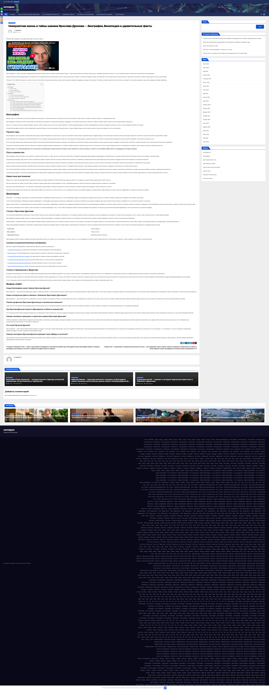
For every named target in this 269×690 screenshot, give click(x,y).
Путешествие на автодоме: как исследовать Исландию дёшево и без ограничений (225, 53)
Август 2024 (206, 82)
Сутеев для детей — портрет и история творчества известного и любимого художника (165, 380)
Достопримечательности (50, 14)
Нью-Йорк (242, 589)
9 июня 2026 (141, 420)
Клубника (258, 532)
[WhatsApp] (1, 8)
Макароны (191, 551)
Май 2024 (205, 93)
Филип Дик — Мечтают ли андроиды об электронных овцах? (225, 646)
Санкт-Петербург (220, 613)
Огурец (225, 591)
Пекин (263, 594)
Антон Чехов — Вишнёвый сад (229, 453)
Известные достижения (16, 91)
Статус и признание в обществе (18, 98)
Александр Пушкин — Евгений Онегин (152, 442)
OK (165, 687)
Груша (144, 484)
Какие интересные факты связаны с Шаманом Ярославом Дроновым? (27, 103)
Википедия (10, 93)
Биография (10, 87)
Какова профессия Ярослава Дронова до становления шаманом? (27, 104)
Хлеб (179, 660)
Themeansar (28, 563)
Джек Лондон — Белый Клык (187, 508)
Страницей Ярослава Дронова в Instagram (19, 256)
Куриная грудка (207, 537)
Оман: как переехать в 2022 (210, 45)
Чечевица (253, 670)
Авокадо (156, 439)
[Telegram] (1, 11)
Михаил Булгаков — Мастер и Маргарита (237, 563)
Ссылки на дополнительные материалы (20, 96)
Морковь (172, 572)
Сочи (146, 625)
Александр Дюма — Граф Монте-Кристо (238, 439)
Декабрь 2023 (206, 112)
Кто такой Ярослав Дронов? (19, 108)
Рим (144, 601)
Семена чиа (231, 618)
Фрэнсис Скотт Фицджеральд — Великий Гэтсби (167, 648)
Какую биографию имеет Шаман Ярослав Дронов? (23, 101)
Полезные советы (68, 14)
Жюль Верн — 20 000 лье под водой (190, 518)
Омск (254, 591)
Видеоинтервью (12, 253)
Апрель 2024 (206, 97)
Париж (206, 594)
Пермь (221, 596)
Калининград (143, 527)
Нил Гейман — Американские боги (176, 587)
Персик (178, 599)
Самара (259, 610)
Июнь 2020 (206, 134)
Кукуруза (176, 537)
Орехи (164, 594)
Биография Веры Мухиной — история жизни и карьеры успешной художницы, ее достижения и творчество (35, 380)
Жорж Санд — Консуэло (176, 518)
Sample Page (150, 439)
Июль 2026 (206, 64)
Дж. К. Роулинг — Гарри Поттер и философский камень (203, 484)
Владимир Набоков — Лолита (229, 468)
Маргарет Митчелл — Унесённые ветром (200, 553)
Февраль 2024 (207, 104)
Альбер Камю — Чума (228, 449)
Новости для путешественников (28, 14)
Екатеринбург (152, 515)
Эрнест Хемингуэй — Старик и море (207, 679)
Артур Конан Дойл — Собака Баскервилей (252, 458)
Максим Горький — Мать (237, 551)
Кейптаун (157, 532)
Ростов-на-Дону (231, 601)
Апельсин (181, 458)
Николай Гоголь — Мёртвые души (242, 579)
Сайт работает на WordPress (10, 563)
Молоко (254, 570)
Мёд (168, 563)
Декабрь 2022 (206, 127)
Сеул (164, 620)
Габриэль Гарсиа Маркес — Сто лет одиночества (210, 470)
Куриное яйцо (149, 539)
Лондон (233, 544)
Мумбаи (157, 577)
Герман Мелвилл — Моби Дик (168, 482)
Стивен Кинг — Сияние (162, 627)
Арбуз (211, 458)
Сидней (233, 620)
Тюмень (188, 634)
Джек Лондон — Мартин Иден (200, 508)
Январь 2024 (206, 108)
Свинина (198, 618)
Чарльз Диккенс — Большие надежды (222, 660)
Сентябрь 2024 (207, 78)
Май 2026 (205, 71)
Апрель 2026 (206, 75)
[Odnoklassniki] (1, 19)
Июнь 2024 (206, 89)
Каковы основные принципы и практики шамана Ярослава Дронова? (27, 107)
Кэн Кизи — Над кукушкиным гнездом (257, 539)
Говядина (177, 482)
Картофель (221, 530)
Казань (202, 525)
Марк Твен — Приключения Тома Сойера (219, 553)
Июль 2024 (206, 86)
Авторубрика (119, 14)
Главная (12, 14)
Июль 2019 (206, 141)
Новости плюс (207, 171)
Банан (263, 458)
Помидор (238, 599)
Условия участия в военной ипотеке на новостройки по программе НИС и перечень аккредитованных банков (232, 38)
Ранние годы (13, 88)
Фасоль (237, 637)
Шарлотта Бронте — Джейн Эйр (199, 672)
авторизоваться (32, 395)
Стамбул (186, 625)
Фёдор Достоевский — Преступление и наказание (165, 639)
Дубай (197, 513)
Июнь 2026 (206, 67)
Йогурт (170, 525)
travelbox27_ (18, 30)
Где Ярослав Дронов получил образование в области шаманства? (27, 105)
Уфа (160, 637)
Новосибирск (203, 587)
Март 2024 (206, 101)
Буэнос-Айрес (227, 463)
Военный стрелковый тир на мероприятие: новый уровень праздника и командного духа (226, 42)
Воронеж (239, 468)
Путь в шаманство (15, 90)
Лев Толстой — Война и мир (154, 541)
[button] (261, 14)
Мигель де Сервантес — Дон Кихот (203, 563)
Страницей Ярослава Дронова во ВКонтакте (19, 263)
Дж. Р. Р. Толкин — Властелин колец (206, 491)
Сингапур (167, 622)
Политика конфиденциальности (229, 599)
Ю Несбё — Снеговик (239, 684)
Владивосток (249, 465)
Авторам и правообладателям (222, 439)
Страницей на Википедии (14, 249)
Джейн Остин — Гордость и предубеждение (196, 499)
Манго (245, 551)
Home (146, 439)
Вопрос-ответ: (11, 100)
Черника (187, 670)
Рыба (240, 603)
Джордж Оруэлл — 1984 (213, 508)
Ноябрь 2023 (206, 115)
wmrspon (9, 6)
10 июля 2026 (10, 420)
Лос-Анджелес (181, 546)
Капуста (155, 530)
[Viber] (1, 14)
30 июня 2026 (76, 420)
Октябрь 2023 (206, 119)
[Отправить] (1, 22)
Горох (232, 482)
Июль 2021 (206, 130)
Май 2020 (205, 138)
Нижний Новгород (218, 577)
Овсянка (206, 591)
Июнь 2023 (206, 123)
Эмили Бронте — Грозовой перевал (158, 679)
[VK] (1, 17)
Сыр (193, 632)
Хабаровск (162, 658)
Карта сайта (215, 530)
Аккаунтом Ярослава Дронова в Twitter (18, 266)
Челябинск (194, 668)
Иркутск (223, 522)
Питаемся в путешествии (85, 14)
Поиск (205, 22)
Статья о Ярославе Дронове (17, 95)
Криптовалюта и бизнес (104, 14)
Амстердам (256, 451)
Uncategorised (9, 377)
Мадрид (214, 549)
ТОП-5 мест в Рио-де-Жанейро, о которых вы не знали (217, 49)
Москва (229, 572)
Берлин (263, 461)
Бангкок (197, 461)
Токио (239, 632)
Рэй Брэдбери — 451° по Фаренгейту (156, 606)
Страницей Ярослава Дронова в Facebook (19, 259)
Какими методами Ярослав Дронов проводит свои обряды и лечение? (27, 110)
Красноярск (190, 534)
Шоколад (213, 677)
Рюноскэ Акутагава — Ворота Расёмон (248, 610)
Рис (190, 601)
